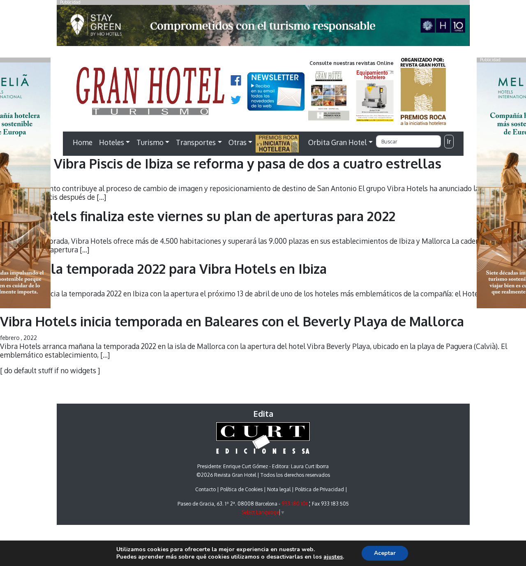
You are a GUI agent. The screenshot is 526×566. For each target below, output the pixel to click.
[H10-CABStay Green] (263, 27)
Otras (237, 142)
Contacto (205, 489)
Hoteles (111, 142)
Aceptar (385, 553)
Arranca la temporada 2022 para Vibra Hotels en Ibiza (163, 268)
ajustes (333, 557)
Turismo (150, 142)
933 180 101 (294, 504)
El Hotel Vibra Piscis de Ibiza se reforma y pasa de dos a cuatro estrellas (220, 163)
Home (82, 142)
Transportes (196, 142)
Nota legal (279, 489)
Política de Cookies (241, 489)
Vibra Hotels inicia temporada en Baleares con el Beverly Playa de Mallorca (232, 321)
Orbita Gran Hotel (337, 142)
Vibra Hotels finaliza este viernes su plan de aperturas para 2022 (197, 216)
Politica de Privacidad (319, 489)
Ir (449, 141)
